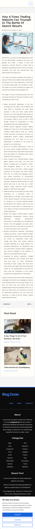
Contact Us (29, 403)
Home (11, 403)
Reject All (17, 525)
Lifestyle (10, 458)
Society (9, 464)
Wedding (10, 467)
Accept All (17, 515)
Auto (9, 446)
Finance (25, 449)
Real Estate (10, 461)
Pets (25, 458)
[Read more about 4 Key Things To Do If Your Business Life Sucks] (17, 326)
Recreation (25, 461)
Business (6, 342)
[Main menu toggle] (31, 4)
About (19, 403)
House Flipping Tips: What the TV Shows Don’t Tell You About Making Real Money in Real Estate (17, 493)
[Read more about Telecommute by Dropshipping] (17, 355)
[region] (17, 513)
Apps (9, 443)
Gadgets (25, 452)
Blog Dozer (10, 394)
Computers (10, 449)
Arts (25, 443)
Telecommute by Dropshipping (17, 367)
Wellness (25, 467)
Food (9, 452)
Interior (25, 455)
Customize (17, 520)
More (27, 432)
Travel (25, 464)
